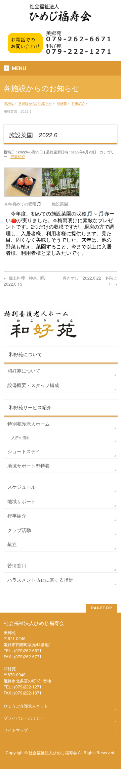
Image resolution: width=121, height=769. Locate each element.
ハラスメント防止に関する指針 (40, 579)
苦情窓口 (16, 565)
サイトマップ (16, 730)
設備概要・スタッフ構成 (33, 385)
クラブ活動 (19, 530)
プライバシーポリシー (24, 718)
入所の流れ (20, 437)
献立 (12, 544)
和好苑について (23, 370)
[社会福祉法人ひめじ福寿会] (60, 16)
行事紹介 (17, 156)
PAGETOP (101, 608)
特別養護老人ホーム (28, 423)
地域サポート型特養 (28, 465)
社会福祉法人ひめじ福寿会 (53, 752)
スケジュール (21, 486)
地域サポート (21, 501)
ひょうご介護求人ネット (26, 706)
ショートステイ (23, 451)
